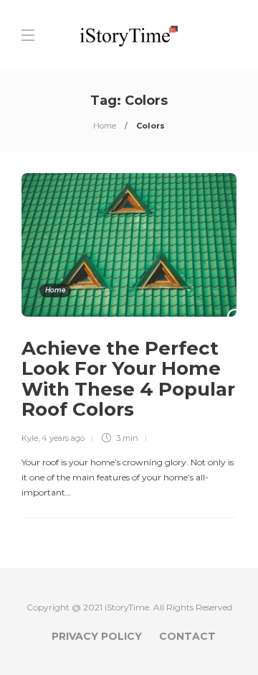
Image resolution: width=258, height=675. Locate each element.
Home (104, 126)
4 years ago (63, 438)
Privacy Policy (97, 636)
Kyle (30, 438)
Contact (187, 636)
